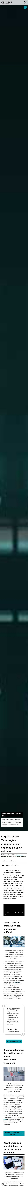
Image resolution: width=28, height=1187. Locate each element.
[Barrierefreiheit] (25, 7)
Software (23, 856)
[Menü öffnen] (25, 2)
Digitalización (16, 856)
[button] (3, 1184)
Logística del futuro (6, 856)
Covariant (17, 982)
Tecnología (19, 854)
